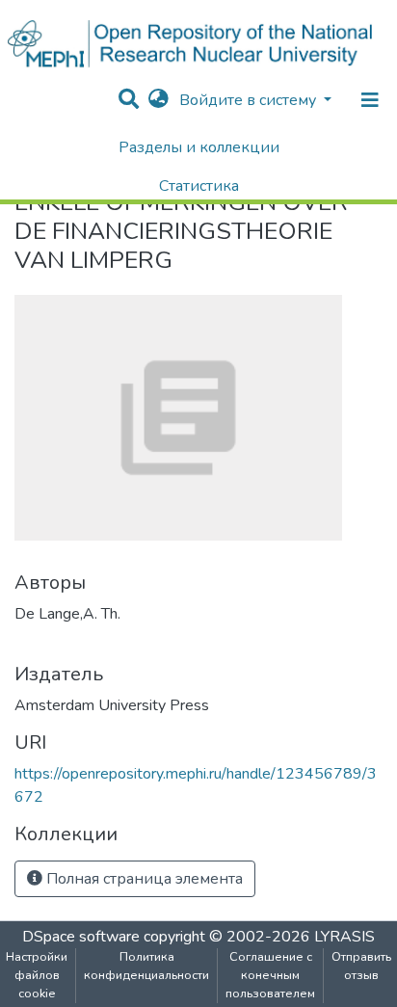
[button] (158, 100)
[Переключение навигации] (370, 100)
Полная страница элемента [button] (142, 878)
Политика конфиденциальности (146, 966)
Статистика (199, 186)
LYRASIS (344, 936)
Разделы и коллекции (199, 147)
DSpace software (81, 936)
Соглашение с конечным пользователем (270, 975)
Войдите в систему (249, 100)
